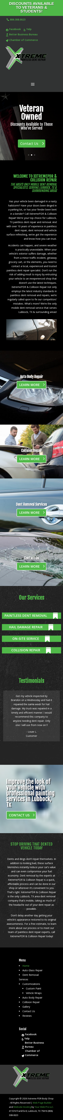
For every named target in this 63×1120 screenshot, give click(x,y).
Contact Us (29, 143)
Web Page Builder (42, 1102)
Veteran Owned (31, 112)
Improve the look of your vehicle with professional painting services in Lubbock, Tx (30, 793)
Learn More (29, 385)
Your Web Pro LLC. (44, 1106)
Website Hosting (22, 1106)
